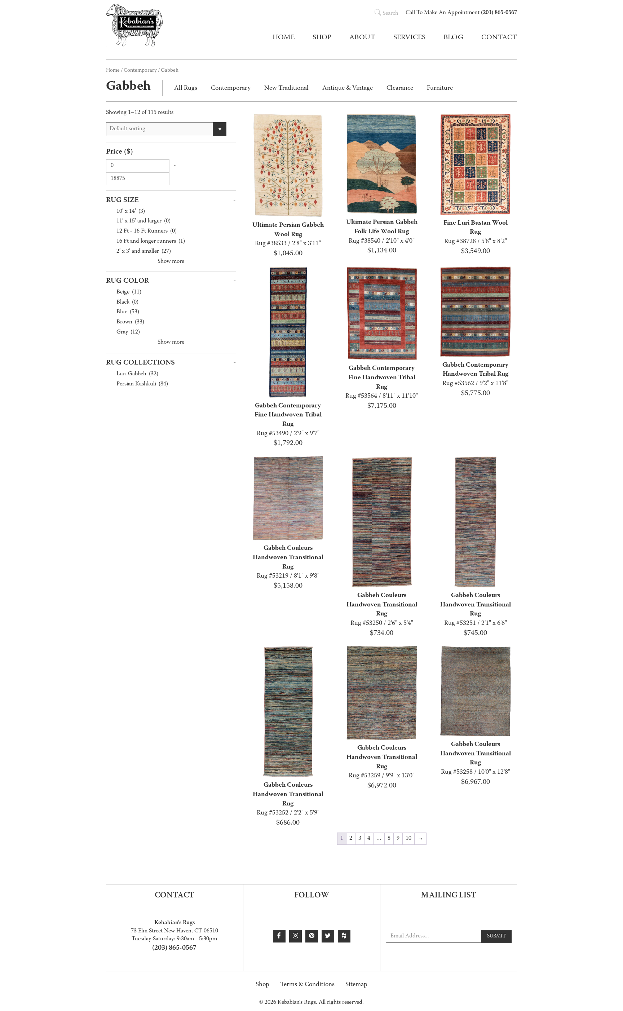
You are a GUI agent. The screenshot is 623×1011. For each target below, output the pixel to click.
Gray (128, 332)
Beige (128, 292)
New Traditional (286, 88)
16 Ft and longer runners (150, 242)
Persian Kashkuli (142, 384)
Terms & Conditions (307, 985)
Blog (453, 37)
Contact (499, 37)
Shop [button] (322, 37)
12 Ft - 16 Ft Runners (146, 232)
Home (284, 37)
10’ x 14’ (130, 212)
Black (127, 303)
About (362, 37)
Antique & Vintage (347, 88)
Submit (496, 936)
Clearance (399, 88)
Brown (130, 322)
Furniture (440, 88)
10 (408, 838)
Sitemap (356, 985)
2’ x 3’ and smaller (143, 252)
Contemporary (140, 71)
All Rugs (185, 88)
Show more (171, 261)
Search (390, 13)
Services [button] (409, 37)
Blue (127, 312)
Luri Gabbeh (137, 374)
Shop (262, 985)
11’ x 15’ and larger (143, 221)
